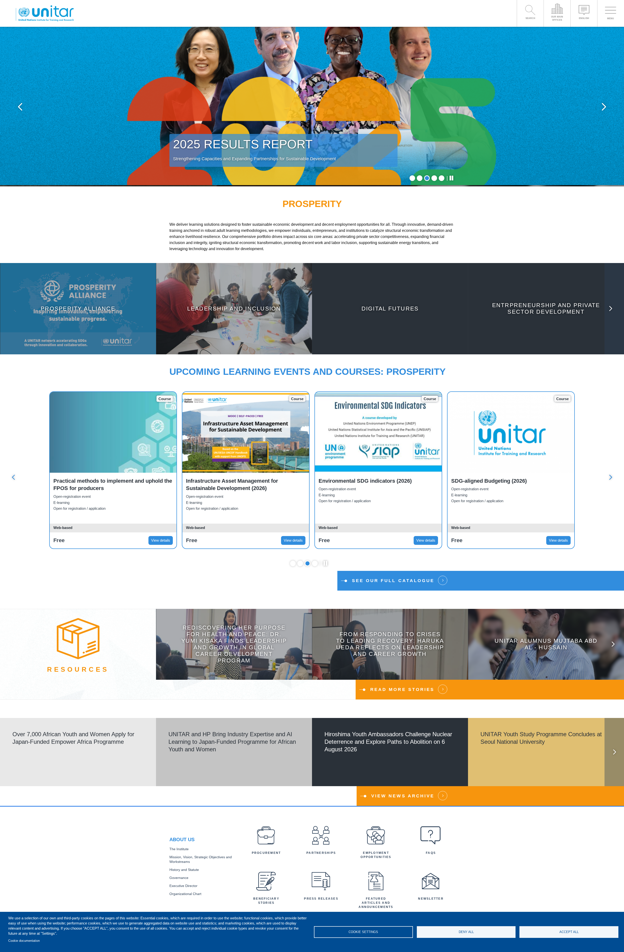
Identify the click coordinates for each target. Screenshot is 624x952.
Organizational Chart (185, 894)
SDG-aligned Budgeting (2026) (489, 481)
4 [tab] (434, 178)
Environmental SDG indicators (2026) (365, 481)
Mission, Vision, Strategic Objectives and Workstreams (200, 859)
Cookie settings (363, 932)
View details (160, 540)
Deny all (466, 932)
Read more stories (402, 689)
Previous (20, 106)
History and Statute (184, 870)
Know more (78, 312)
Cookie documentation (24, 941)
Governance (178, 878)
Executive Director (183, 886)
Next (603, 106)
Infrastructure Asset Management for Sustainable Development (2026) (232, 484)
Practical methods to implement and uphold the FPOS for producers (112, 484)
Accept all (569, 932)
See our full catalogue (393, 580)
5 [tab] (441, 178)
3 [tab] (427, 178)
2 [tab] (419, 178)
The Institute (179, 849)
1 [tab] (412, 178)
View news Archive (402, 795)
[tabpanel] (312, 106)
